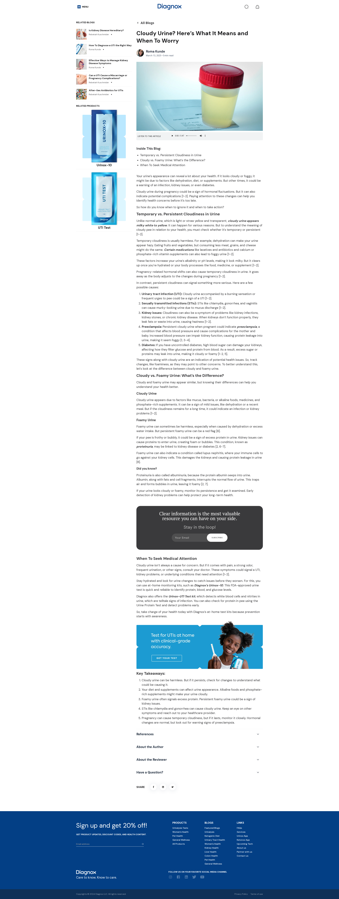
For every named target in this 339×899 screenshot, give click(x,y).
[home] (169, 7)
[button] (83, 7)
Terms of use (256, 894)
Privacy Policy (241, 894)
